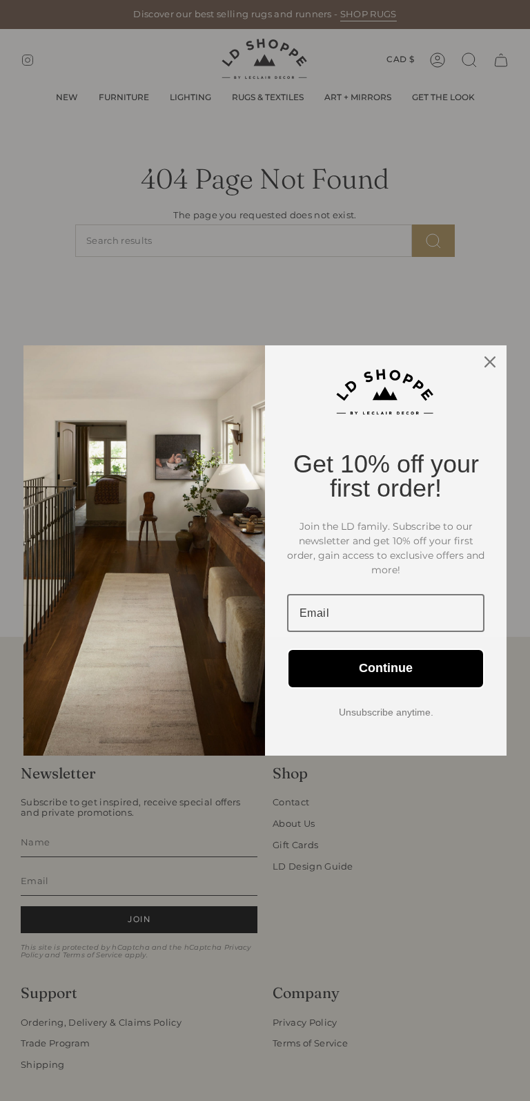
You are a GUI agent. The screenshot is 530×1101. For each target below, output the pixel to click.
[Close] (490, 362)
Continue (386, 668)
